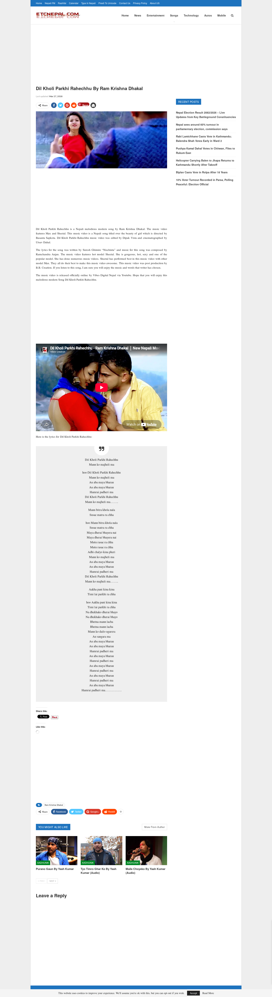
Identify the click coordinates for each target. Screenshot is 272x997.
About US (154, 3)
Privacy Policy (140, 3)
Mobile (221, 15)
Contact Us (124, 3)
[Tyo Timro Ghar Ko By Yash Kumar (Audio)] (101, 850)
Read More (208, 993)
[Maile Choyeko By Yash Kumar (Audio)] (146, 850)
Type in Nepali (88, 3)
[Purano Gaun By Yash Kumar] (56, 850)
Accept (193, 993)
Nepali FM (50, 3)
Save (85, 104)
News (137, 15)
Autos (208, 15)
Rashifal (62, 3)
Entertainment (155, 15)
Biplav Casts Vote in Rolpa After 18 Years (202, 172)
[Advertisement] (136, 52)
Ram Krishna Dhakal (54, 805)
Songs (174, 15)
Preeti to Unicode (107, 3)
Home (39, 3)
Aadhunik (43, 862)
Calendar (73, 3)
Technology (191, 15)
